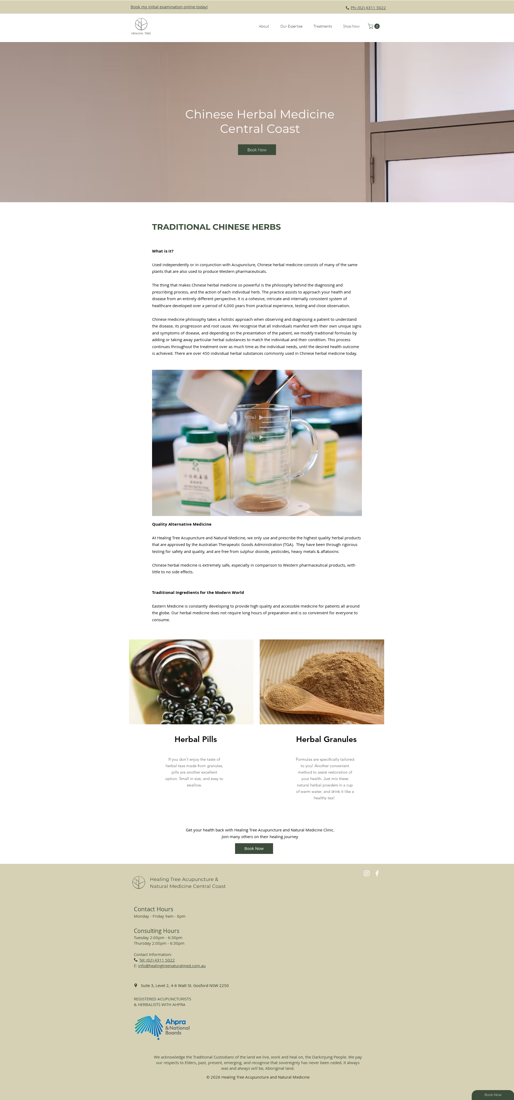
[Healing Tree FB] (377, 873)
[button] (264, 26)
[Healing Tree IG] (367, 873)
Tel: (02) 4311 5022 (157, 960)
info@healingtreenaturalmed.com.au (172, 965)
